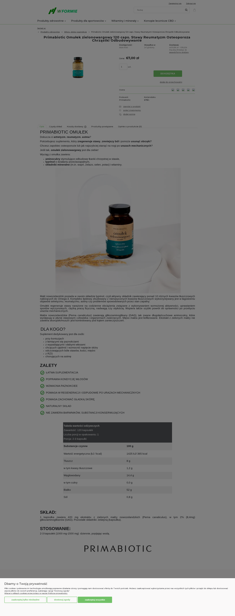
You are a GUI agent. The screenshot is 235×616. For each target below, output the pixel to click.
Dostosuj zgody (62, 600)
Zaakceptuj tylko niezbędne (25, 600)
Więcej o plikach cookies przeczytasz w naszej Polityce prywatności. (36, 593)
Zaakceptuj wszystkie (95, 600)
